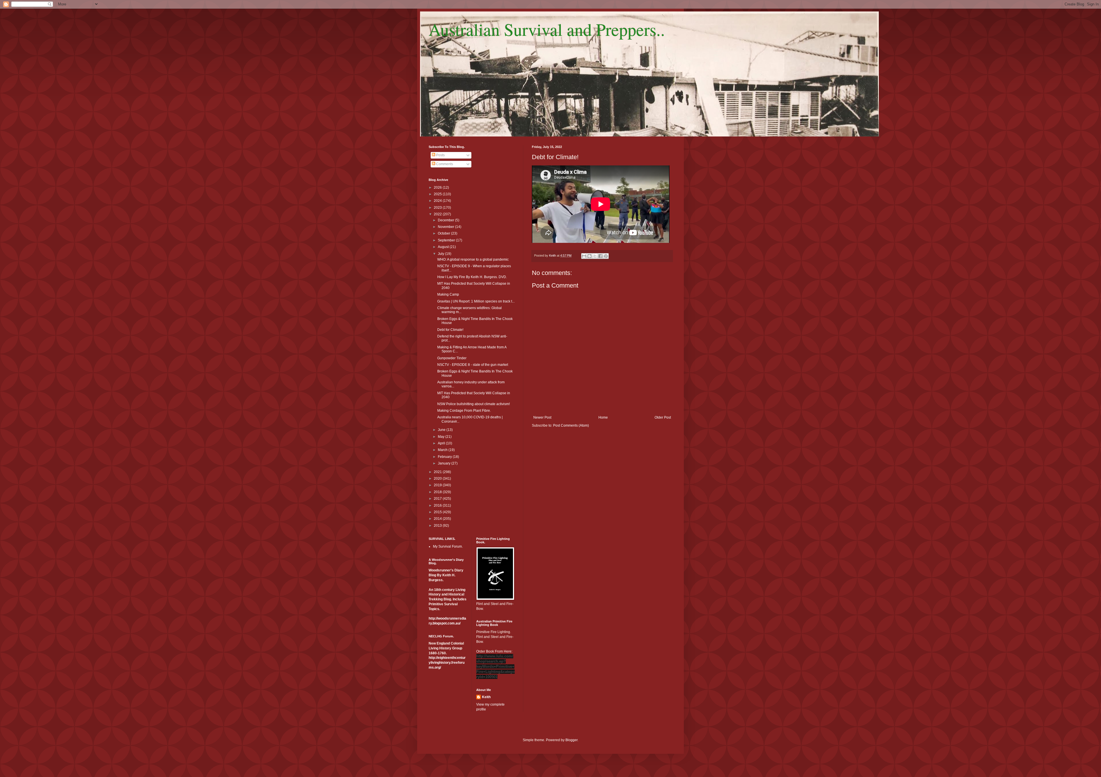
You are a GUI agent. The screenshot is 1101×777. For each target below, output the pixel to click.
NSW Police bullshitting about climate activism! (473, 404)
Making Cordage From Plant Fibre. (464, 411)
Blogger (571, 740)
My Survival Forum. (448, 546)
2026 (438, 188)
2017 (438, 499)
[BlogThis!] (589, 256)
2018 (438, 492)
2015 (438, 512)
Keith (486, 697)
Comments (444, 164)
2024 (438, 201)
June (442, 430)
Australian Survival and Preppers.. (547, 29)
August (444, 247)
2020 (438, 479)
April (442, 443)
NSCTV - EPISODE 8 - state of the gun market (472, 365)
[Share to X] (595, 256)
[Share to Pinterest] (606, 256)
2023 (438, 208)
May (441, 437)
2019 (438, 485)
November (446, 227)
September (447, 240)
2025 (438, 194)
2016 (438, 505)
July (441, 254)
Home (603, 417)
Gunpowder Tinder (451, 358)
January (444, 463)
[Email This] (584, 256)
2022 (438, 214)
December (446, 220)
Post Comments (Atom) (571, 425)
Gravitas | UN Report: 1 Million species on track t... (476, 301)
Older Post (663, 417)
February (445, 457)
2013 (438, 526)
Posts (440, 155)
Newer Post (542, 417)
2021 (438, 472)
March (443, 450)
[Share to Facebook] (600, 256)
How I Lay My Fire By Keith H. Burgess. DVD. (472, 277)
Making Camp (448, 294)
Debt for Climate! (450, 330)
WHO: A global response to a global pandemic (473, 259)
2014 (438, 519)
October (444, 233)
